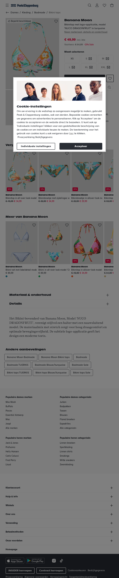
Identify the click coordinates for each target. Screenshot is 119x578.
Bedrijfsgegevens (43, 137)
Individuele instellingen (36, 146)
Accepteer (81, 146)
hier (71, 133)
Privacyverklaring (26, 137)
